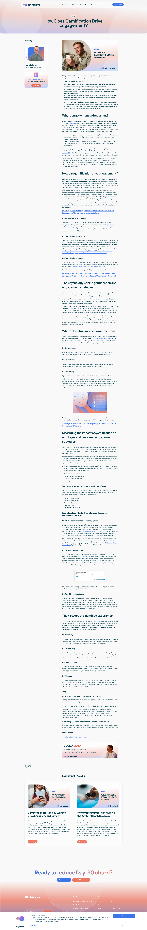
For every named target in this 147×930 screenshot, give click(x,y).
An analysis (71, 123)
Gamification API (78, 905)
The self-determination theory (102, 339)
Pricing (100, 908)
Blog (112, 901)
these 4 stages (97, 621)
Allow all (124, 916)
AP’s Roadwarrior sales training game (94, 531)
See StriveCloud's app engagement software (77, 737)
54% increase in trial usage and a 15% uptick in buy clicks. (87, 267)
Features (100, 905)
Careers (113, 905)
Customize (123, 921)
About (99, 901)
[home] (31, 5)
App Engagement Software (80, 908)
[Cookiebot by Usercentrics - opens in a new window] (20, 927)
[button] (65, 4)
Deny (123, 926)
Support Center (115, 908)
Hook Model (66, 153)
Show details (33, 925)
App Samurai (84, 556)
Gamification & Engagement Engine (83, 901)
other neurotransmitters (99, 299)
